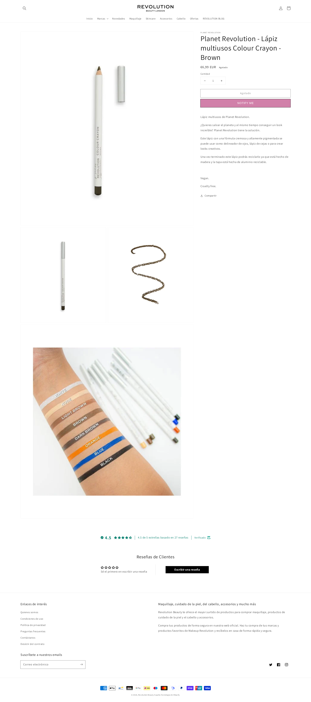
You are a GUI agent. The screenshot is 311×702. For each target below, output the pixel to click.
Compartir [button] (211, 195)
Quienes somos (29, 612)
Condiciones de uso (32, 618)
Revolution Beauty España (149, 695)
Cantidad (205, 73)
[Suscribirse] (81, 664)
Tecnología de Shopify (170, 695)
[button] (24, 8)
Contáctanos (28, 637)
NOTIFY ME (245, 103)
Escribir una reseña (187, 569)
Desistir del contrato (33, 644)
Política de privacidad (33, 625)
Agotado (245, 93)
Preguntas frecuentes (33, 631)
